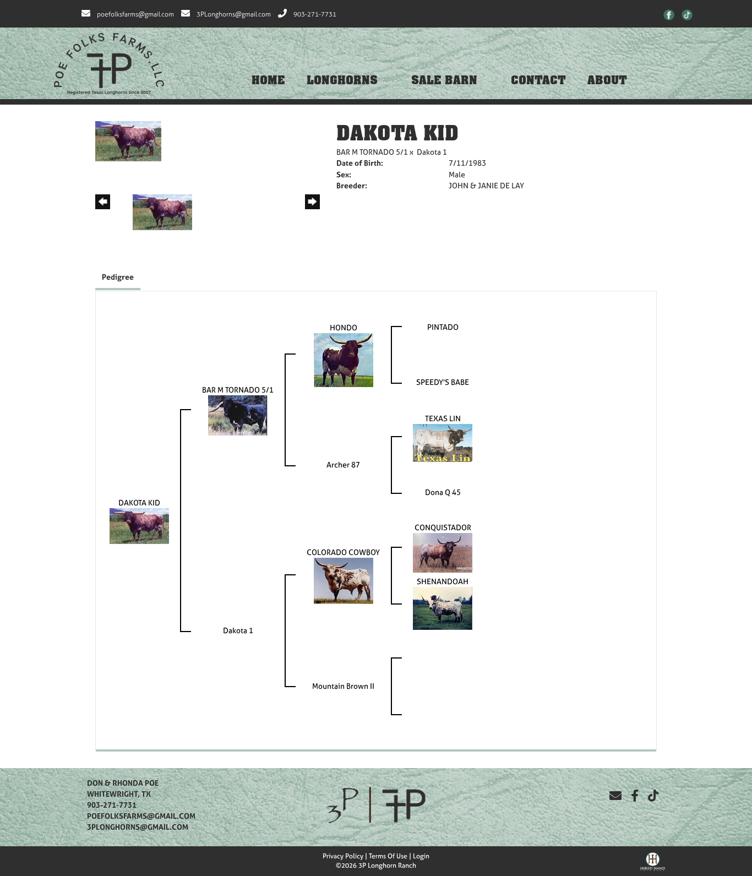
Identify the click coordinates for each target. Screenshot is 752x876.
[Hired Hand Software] (652, 860)
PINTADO (443, 327)
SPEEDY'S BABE (442, 382)
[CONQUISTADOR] (442, 552)
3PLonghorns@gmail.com (234, 14)
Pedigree (118, 276)
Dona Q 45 (443, 492)
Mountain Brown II (343, 686)
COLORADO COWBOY (343, 552)
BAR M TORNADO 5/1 (372, 151)
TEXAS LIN (443, 418)
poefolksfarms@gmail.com (135, 14)
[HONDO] (343, 359)
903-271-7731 (314, 14)
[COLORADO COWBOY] (343, 580)
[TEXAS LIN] (442, 442)
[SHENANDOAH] (442, 607)
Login (421, 856)
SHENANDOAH (442, 581)
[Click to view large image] (128, 140)
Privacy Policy (343, 856)
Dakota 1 (432, 151)
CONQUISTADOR (443, 527)
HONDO (343, 327)
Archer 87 (343, 464)
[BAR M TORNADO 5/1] (238, 414)
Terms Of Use (388, 856)
